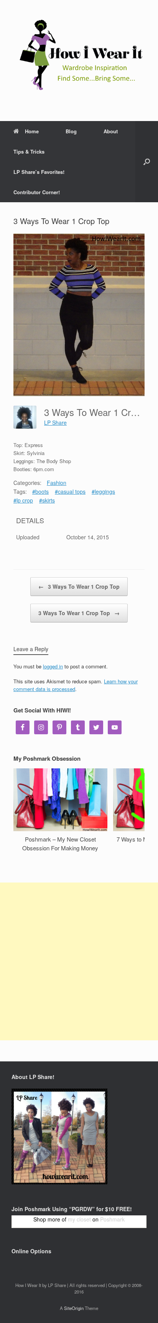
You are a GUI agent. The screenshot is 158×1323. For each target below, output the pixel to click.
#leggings (103, 491)
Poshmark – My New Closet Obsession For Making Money (60, 843)
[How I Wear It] (79, 54)
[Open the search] (146, 161)
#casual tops (70, 491)
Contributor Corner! (36, 192)
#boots (40, 491)
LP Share (55, 422)
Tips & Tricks (28, 151)
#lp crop (23, 500)
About (111, 131)
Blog (71, 131)
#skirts (47, 500)
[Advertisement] (79, 961)
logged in (53, 666)
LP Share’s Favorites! (38, 171)
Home (32, 131)
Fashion (56, 482)
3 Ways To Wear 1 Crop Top (79, 586)
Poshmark (112, 1219)
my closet (79, 1219)
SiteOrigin (74, 1308)
